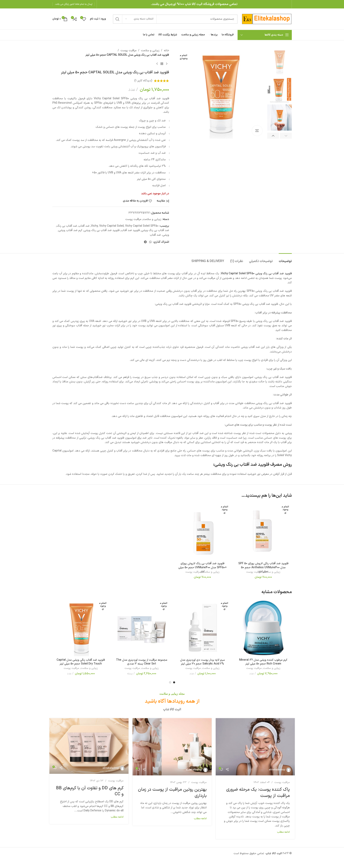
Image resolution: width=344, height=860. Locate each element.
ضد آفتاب (84, 226)
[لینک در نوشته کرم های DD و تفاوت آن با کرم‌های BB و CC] (89, 746)
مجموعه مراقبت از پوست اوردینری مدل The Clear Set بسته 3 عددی (141, 662)
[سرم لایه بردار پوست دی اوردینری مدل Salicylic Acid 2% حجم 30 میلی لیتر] (202, 627)
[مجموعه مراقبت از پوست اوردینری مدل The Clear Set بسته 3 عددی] (141, 627)
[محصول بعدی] (157, 63)
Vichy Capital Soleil (111, 226)
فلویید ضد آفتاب (130, 230)
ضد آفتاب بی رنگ (67, 226)
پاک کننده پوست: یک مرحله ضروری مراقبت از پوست (258, 792)
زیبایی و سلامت (150, 50)
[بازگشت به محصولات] (161, 63)
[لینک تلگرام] (145, 242)
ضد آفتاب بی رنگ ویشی (155, 230)
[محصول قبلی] (166, 63)
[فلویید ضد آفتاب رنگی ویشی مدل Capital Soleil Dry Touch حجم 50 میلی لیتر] (80, 627)
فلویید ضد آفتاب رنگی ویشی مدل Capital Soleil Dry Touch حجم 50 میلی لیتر (81, 662)
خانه (166, 50)
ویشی (61, 230)
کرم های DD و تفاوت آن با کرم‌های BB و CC (90, 791)
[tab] (285, 259)
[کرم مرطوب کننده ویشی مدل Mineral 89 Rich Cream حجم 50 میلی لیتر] (263, 627)
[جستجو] (117, 19)
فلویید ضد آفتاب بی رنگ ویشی (101, 230)
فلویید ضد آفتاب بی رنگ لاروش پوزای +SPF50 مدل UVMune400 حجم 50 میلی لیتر (202, 567)
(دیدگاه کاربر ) (143, 81)
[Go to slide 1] (174, 682)
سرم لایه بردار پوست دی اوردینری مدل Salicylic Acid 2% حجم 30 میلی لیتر (202, 662)
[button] (286, 136)
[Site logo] (267, 19)
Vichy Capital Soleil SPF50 (141, 226)
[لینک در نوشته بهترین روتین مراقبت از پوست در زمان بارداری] (172, 746)
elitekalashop (277, 770)
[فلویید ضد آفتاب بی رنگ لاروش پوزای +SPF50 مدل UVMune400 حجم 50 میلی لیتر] (202, 531)
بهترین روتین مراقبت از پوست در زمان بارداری (172, 792)
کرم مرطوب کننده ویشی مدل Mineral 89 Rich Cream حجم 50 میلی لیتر (263, 662)
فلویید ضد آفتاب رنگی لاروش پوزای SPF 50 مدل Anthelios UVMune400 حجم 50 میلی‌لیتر (263, 567)
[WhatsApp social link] (150, 242)
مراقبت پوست (128, 50)
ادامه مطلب (283, 832)
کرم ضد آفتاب (74, 230)
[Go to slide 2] (170, 682)
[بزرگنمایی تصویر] (257, 131)
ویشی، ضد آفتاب (159, 235)
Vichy (94, 226)
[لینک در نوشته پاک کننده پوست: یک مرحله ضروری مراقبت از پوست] (255, 746)
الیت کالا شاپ (274, 853)
